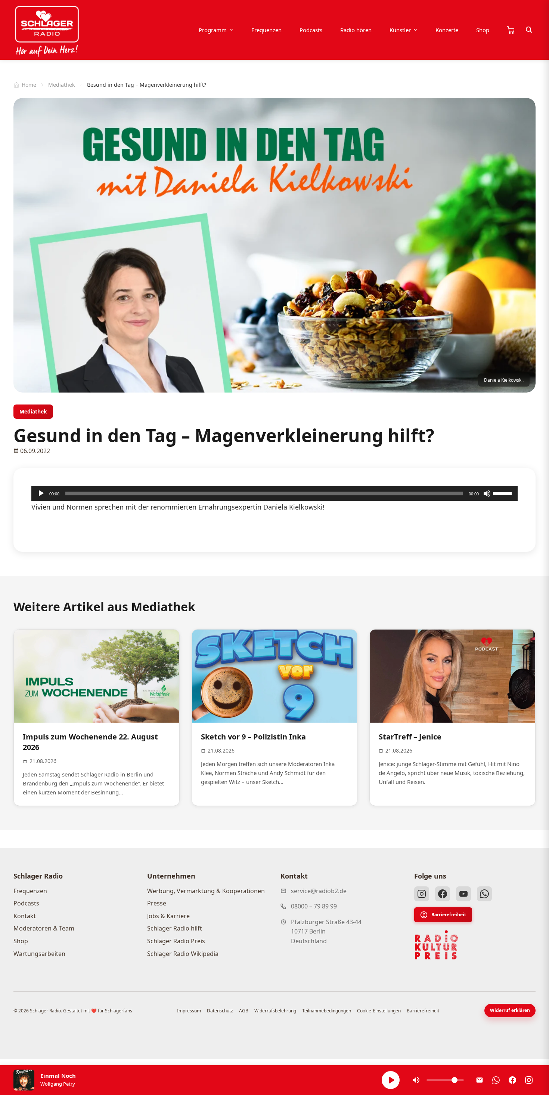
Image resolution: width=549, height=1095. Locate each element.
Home (29, 84)
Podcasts (311, 30)
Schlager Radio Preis (176, 941)
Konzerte (446, 30)
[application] (274, 493)
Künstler (400, 30)
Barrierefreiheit (448, 914)
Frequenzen (266, 30)
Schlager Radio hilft (174, 928)
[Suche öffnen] (529, 30)
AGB (243, 1011)
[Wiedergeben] (41, 493)
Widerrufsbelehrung (275, 1011)
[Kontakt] (479, 1080)
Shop (482, 30)
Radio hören (356, 30)
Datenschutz (220, 1011)
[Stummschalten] (487, 493)
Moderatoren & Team (43, 928)
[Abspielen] (391, 1080)
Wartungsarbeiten (39, 954)
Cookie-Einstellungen (379, 1011)
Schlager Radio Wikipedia (182, 954)
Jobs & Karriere (168, 916)
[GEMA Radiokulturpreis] (436, 945)
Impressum (189, 1011)
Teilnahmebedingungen (326, 1011)
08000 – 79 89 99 (314, 906)
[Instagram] (421, 893)
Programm (213, 30)
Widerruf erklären (510, 1010)
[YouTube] (463, 893)
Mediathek (61, 84)
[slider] (503, 492)
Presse (156, 903)
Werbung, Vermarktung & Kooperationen (206, 891)
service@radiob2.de (319, 891)
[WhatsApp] (484, 893)
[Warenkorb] (510, 30)
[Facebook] (442, 893)
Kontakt (24, 916)
